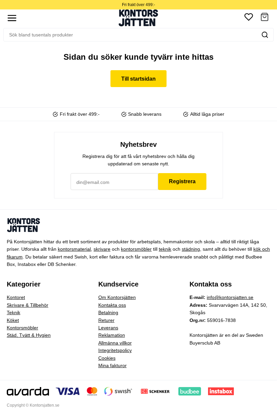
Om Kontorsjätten (117, 297)
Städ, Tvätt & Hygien (29, 335)
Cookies (107, 358)
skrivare (102, 249)
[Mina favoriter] (248, 18)
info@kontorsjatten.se (230, 297)
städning (191, 249)
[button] (264, 18)
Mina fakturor (112, 365)
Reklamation (111, 335)
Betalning (108, 312)
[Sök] (264, 34)
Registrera (182, 181)
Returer (106, 320)
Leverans (108, 327)
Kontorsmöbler (22, 327)
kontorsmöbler (136, 249)
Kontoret (16, 297)
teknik (165, 249)
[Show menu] (12, 18)
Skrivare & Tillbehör (27, 305)
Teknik (13, 312)
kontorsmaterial (74, 249)
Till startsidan (138, 79)
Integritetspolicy (115, 350)
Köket (13, 320)
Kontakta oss (112, 305)
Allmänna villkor (115, 343)
